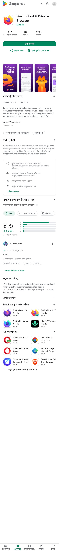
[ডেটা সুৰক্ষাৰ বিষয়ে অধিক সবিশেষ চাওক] (13, 191)
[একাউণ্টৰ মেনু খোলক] (54, 4)
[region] (29, 33)
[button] (27, 35)
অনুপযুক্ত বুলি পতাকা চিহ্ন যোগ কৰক (20, 369)
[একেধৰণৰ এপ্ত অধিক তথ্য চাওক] (54, 332)
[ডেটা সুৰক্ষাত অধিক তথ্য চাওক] (54, 140)
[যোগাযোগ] (39, 133)
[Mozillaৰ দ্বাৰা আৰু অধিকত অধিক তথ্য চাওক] (54, 304)
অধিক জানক (15, 168)
